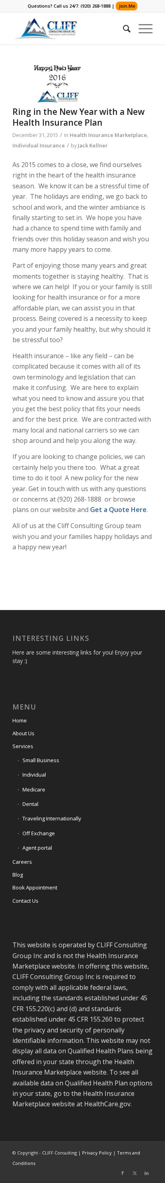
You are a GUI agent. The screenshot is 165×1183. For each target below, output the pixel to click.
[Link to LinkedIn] (147, 1173)
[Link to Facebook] (123, 1173)
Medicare (33, 789)
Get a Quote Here (118, 509)
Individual (34, 774)
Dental (30, 804)
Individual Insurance (38, 145)
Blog (17, 874)
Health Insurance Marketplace (108, 135)
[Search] (123, 28)
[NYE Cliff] (56, 83)
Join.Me (127, 6)
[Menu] (142, 28)
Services (22, 746)
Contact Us (25, 900)
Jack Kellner (93, 145)
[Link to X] (135, 1173)
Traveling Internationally (51, 818)
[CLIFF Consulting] (68, 28)
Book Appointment (34, 887)
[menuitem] (123, 28)
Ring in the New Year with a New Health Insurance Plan (78, 117)
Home (19, 720)
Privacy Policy (97, 1153)
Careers (22, 861)
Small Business (40, 760)
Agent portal (37, 847)
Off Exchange (38, 833)
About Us (23, 733)
